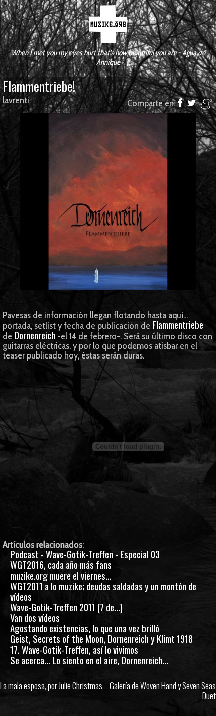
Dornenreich (34, 335)
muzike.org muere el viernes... (61, 575)
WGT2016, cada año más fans (61, 564)
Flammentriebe (177, 324)
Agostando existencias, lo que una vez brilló (84, 628)
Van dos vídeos (35, 617)
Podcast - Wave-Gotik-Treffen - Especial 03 (85, 554)
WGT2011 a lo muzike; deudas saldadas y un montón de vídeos (103, 591)
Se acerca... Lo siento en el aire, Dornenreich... (89, 660)
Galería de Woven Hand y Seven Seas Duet (163, 690)
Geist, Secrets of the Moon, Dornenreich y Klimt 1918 (101, 639)
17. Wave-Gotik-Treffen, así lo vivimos (74, 649)
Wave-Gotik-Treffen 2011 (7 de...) (66, 607)
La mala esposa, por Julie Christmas (51, 685)
